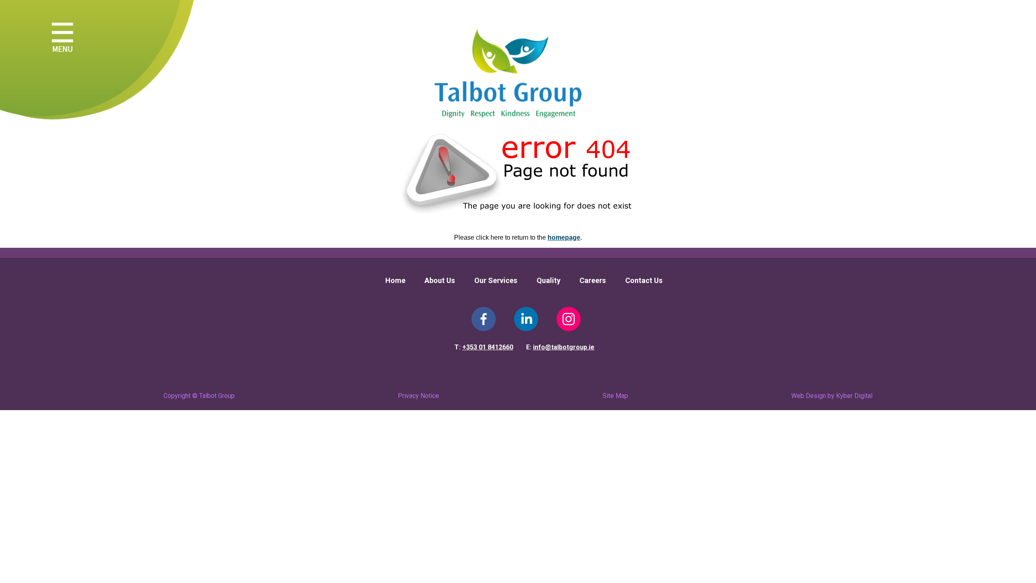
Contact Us (643, 280)
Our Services (495, 280)
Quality (548, 280)
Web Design (808, 396)
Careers (593, 280)
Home (395, 280)
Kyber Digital (854, 396)
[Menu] (62, 40)
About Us (440, 280)
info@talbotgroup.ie (563, 347)
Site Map (615, 396)
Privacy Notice (418, 396)
